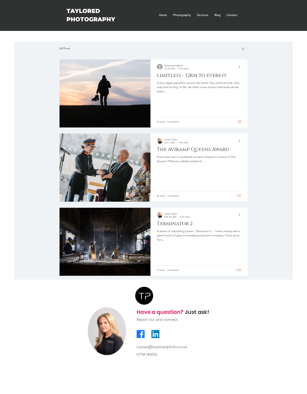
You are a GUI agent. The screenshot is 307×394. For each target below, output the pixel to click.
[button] (243, 49)
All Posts (64, 48)
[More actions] (240, 67)
